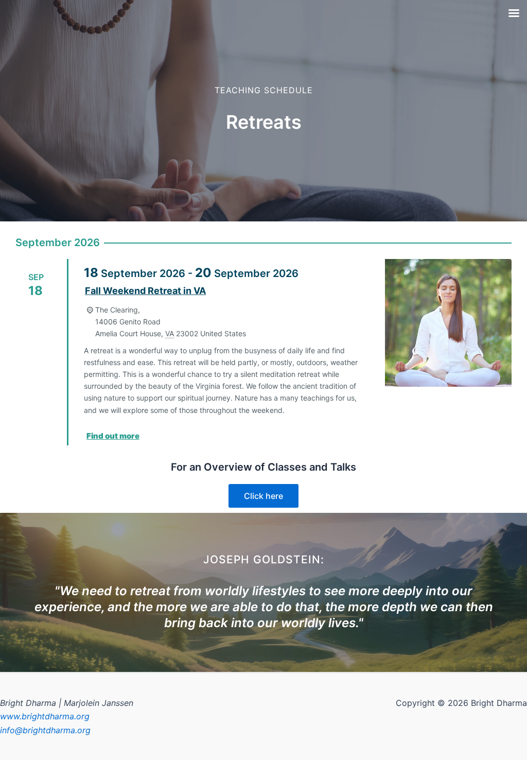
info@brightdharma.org (45, 730)
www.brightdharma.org (45, 716)
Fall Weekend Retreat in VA (145, 290)
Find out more (112, 436)
